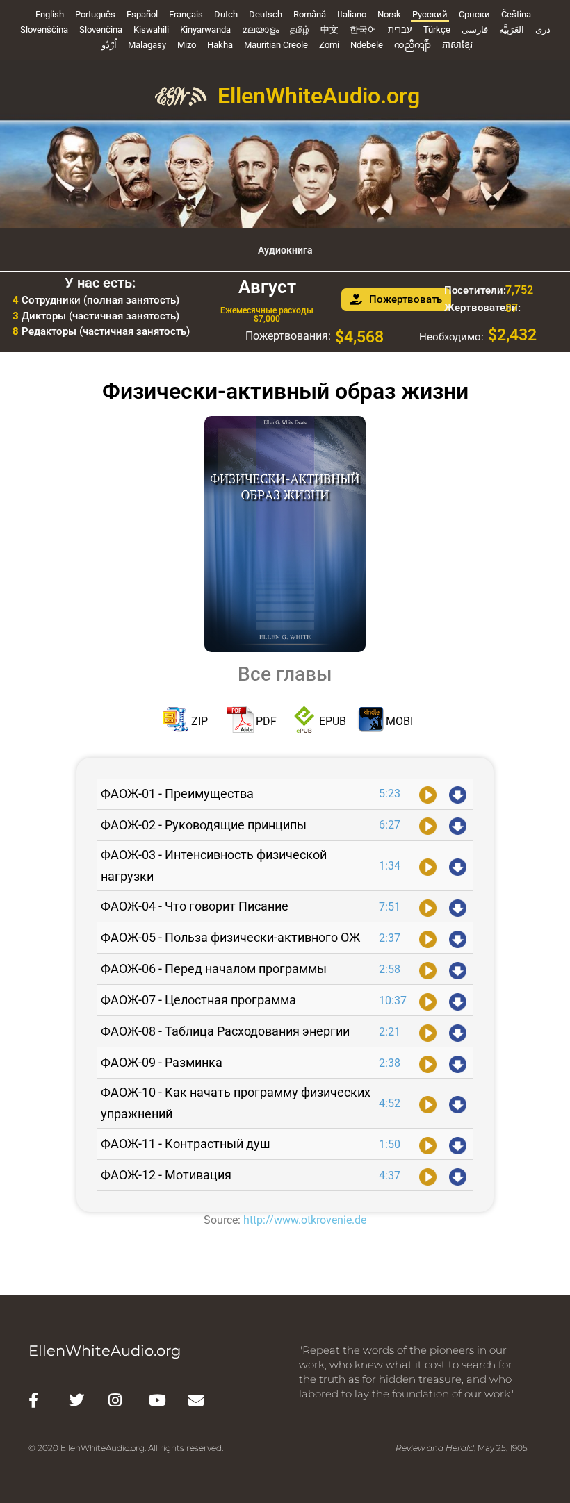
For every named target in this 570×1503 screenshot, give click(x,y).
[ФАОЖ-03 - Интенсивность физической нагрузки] (428, 866)
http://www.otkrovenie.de (304, 1220)
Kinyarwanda (205, 29)
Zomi (329, 45)
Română (309, 14)
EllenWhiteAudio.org (319, 96)
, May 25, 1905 (462, 1448)
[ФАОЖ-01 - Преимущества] (428, 794)
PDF (266, 721)
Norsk (389, 14)
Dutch (226, 14)
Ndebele (366, 45)
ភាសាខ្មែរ (457, 45)
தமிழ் (299, 29)
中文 (329, 29)
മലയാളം (260, 29)
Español (142, 14)
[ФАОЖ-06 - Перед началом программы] (428, 969)
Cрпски (474, 14)
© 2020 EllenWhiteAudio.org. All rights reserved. (125, 1448)
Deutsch (265, 14)
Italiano (351, 14)
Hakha (220, 45)
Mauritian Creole (276, 45)
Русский (430, 14)
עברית (400, 29)
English (49, 14)
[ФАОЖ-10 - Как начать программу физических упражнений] (428, 1103)
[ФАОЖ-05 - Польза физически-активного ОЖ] (428, 937)
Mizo (186, 45)
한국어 (363, 29)
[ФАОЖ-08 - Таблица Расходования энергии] (428, 1031)
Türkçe (436, 29)
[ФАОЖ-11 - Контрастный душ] (428, 1144)
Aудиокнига (285, 250)
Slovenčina (100, 29)
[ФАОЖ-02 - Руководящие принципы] (428, 825)
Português (95, 14)
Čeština (516, 14)
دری (543, 29)
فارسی (475, 29)
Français (186, 14)
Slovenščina (44, 29)
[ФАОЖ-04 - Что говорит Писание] (428, 906)
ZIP (199, 721)
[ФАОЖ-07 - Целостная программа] (428, 1000)
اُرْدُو (109, 45)
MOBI (399, 721)
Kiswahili (151, 29)
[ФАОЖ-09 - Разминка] (428, 1062)
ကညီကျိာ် (412, 45)
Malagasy (147, 45)
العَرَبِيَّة (511, 29)
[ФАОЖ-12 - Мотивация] (428, 1175)
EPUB (332, 721)
